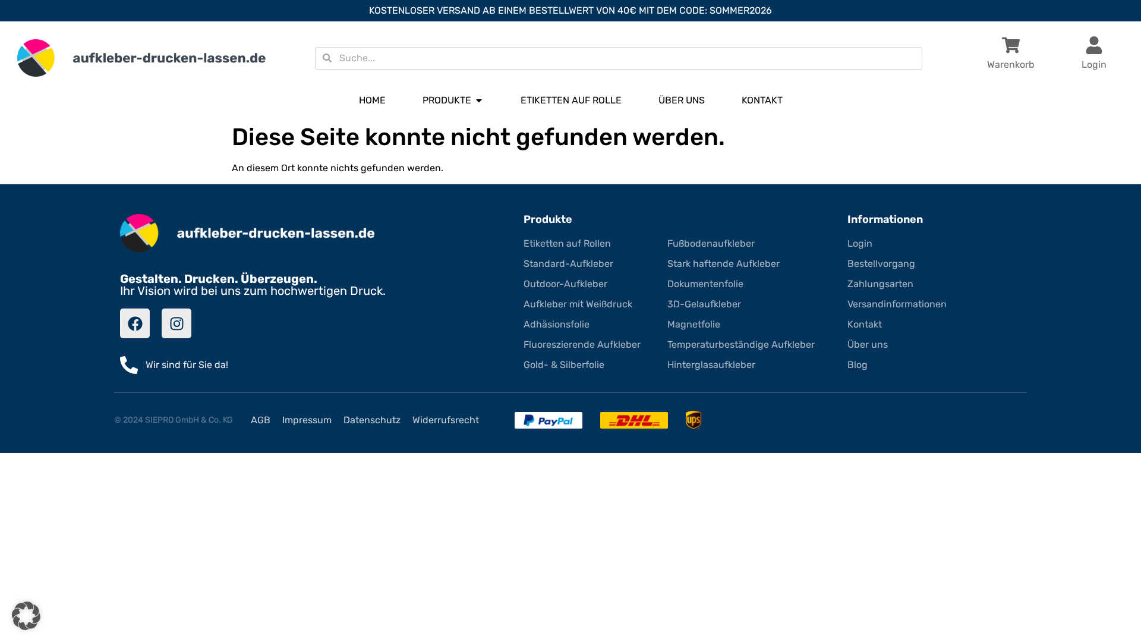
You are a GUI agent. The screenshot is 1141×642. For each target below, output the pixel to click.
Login (1094, 64)
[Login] (1094, 45)
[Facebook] (135, 323)
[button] (26, 616)
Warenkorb (1011, 64)
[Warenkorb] (1011, 45)
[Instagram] (176, 323)
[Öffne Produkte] (479, 100)
